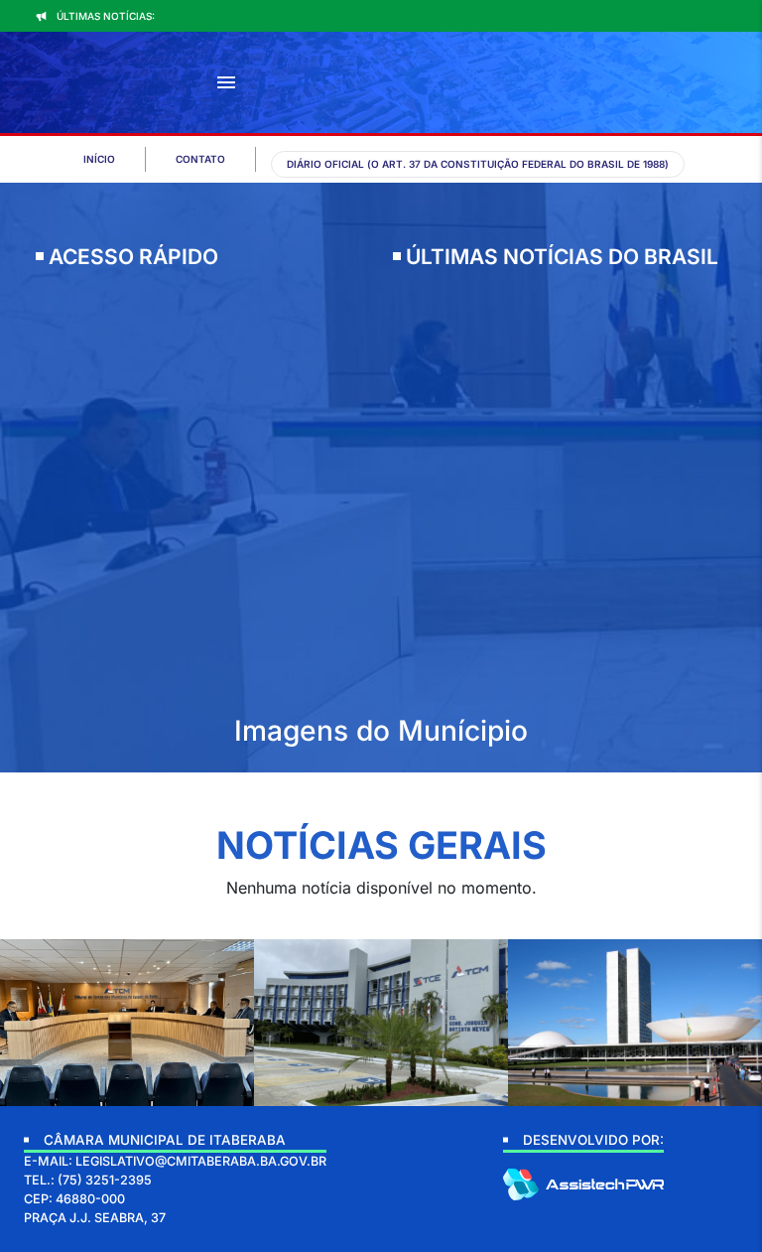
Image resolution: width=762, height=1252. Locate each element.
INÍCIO (99, 159)
